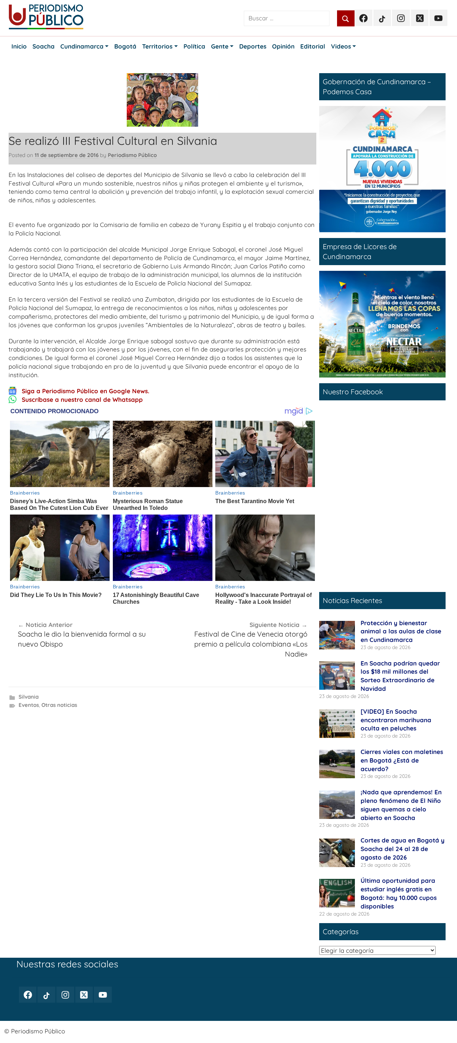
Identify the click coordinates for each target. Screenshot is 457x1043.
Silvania (29, 696)
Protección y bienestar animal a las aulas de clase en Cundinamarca (401, 631)
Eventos (29, 705)
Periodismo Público (132, 155)
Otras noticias (59, 705)
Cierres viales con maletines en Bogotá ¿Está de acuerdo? (402, 760)
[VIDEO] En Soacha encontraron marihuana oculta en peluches (396, 720)
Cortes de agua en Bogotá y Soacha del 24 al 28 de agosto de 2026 (403, 848)
